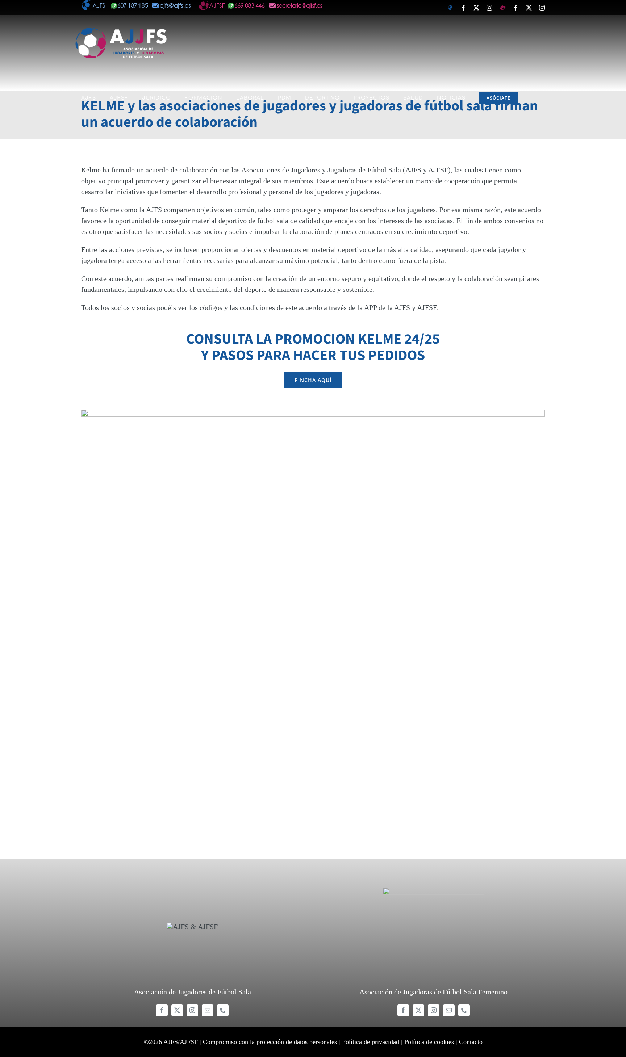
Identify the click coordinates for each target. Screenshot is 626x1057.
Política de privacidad (370, 1041)
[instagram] (192, 1010)
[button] (83, 152)
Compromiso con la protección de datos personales (270, 1041)
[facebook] (162, 1010)
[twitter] (177, 1010)
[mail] (207, 1010)
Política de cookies (429, 1041)
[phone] (223, 1010)
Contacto (471, 1041)
